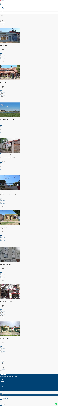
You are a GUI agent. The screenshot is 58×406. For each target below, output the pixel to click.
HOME (2, 3)
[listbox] (2, 22)
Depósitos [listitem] (3, 368)
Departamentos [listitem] (3, 369)
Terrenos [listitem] (2, 361)
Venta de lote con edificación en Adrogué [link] (6, 154)
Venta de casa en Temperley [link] (4, 338)
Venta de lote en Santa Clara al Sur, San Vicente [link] (7, 119)
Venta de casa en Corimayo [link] (4, 82)
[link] (10, 152)
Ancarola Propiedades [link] (2, 55)
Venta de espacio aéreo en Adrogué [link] (5, 191)
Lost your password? (6, 398)
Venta (0, 43)
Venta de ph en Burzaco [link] (3, 45)
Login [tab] (2, 394)
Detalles (1, 53)
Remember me (2, 398)
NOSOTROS (3, 8)
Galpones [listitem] (2, 362)
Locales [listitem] (2, 386)
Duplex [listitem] (2, 367)
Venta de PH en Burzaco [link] (3, 227)
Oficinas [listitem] (2, 366)
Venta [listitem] (2, 379)
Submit (1, 405)
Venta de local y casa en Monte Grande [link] (6, 301)
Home (2, 14)
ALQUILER (3, 9)
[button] (56, 404)
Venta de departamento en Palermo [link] (5, 264)
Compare (1, 393)
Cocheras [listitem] (2, 364)
